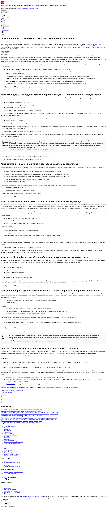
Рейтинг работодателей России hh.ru (15, 379)
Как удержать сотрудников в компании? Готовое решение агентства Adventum (22, 416)
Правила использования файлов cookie (27, 8)
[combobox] (7, 503)
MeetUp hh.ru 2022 (79, 47)
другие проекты (18, 387)
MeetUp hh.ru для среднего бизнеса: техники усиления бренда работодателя (21, 411)
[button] (2, 27)
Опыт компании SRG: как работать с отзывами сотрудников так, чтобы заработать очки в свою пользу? (28, 419)
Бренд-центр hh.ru (10, 377)
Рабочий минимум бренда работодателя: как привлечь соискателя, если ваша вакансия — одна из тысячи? (29, 414)
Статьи (2, 34)
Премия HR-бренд (93, 44)
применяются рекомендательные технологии (32, 496)
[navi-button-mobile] (2, 32)
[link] (3, 24)
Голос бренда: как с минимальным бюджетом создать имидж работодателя (20, 422)
